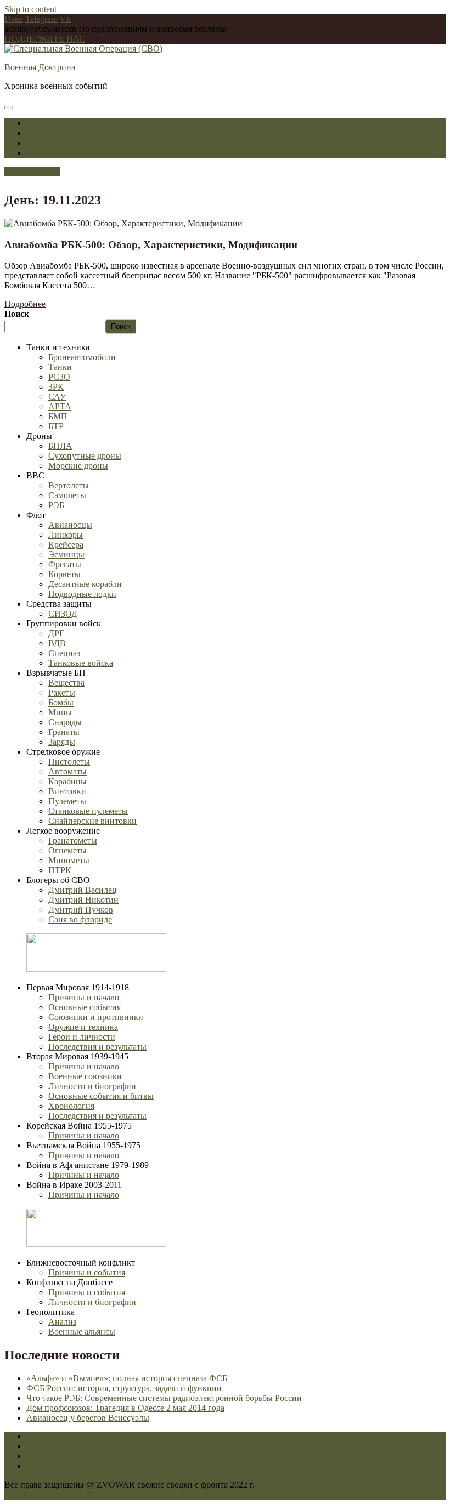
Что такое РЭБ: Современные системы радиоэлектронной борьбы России (164, 1398)
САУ (57, 396)
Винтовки (67, 791)
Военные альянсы (81, 1331)
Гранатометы (72, 840)
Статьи (39, 142)
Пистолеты (69, 761)
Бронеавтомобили (82, 357)
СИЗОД (62, 613)
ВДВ (57, 643)
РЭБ (56, 505)
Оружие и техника (83, 1027)
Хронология (71, 1105)
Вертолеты (68, 485)
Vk (65, 19)
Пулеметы (67, 801)
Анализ (62, 1321)
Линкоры (65, 534)
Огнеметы (67, 850)
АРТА (59, 406)
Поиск (16, 313)
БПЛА (60, 446)
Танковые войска (80, 663)
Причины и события (86, 1272)
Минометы (68, 860)
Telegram (41, 19)
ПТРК (59, 870)
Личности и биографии (92, 1086)
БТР (56, 426)
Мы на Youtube (32, 171)
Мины (60, 712)
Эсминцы (66, 554)
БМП (58, 416)
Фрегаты (64, 564)
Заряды (61, 742)
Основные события (84, 1007)
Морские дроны (78, 465)
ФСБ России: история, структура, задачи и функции (124, 1388)
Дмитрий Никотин (83, 899)
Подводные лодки (82, 594)
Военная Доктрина (39, 67)
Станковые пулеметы (88, 811)
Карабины (67, 781)
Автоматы (67, 771)
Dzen (13, 19)
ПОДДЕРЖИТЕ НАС (44, 38)
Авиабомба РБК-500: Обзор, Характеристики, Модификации (150, 244)
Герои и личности (81, 1036)
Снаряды (65, 722)
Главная (41, 123)
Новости (42, 133)
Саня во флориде (80, 919)
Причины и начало (83, 997)
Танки (60, 367)
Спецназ (64, 653)
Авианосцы (70, 524)
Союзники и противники (95, 1017)
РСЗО (59, 376)
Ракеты (61, 692)
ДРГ (56, 633)
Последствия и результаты (97, 1046)
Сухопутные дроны (84, 455)
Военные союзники (85, 1076)
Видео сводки (52, 152)
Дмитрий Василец (82, 890)
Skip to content (30, 9)
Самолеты (67, 495)
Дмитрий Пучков (80, 909)
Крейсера (65, 544)
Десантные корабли (85, 584)
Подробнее (25, 304)
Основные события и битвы (101, 1096)
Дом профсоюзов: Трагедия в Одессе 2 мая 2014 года (125, 1407)
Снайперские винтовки (92, 820)
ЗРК (56, 386)
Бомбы (61, 702)
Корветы (64, 574)
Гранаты (64, 732)
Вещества (66, 682)
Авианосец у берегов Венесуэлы (87, 1417)
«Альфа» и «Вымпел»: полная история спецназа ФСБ (126, 1378)
